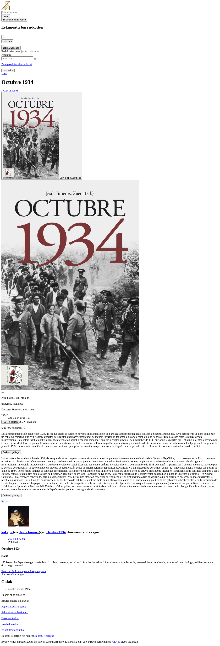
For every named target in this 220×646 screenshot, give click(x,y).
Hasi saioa (8, 70)
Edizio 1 (5, 501)
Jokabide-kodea (9, 624)
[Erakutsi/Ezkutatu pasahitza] (35, 58)
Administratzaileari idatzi (14, 612)
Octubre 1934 (56, 532)
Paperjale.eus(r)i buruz (13, 606)
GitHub (116, 641)
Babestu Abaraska (44, 635)
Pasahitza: (6, 54)
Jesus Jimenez (29, 532)
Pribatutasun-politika (12, 629)
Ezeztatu (7, 41)
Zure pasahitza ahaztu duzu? (16, 64)
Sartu (4, 73)
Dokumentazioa (10, 618)
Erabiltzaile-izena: (11, 51)
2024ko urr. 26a (16, 538)
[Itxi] (2, 35)
